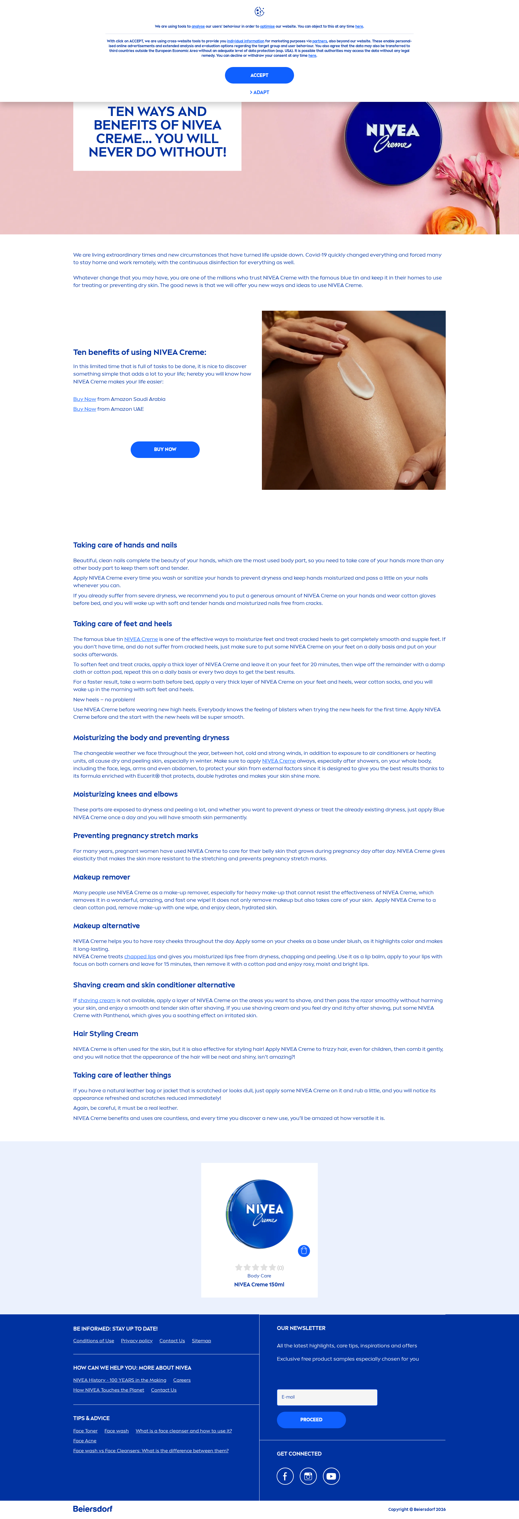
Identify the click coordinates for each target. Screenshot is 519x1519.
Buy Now (84, 399)
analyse (198, 26)
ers (182, 1380)
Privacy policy (137, 1341)
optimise (267, 26)
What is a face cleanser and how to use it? (184, 1431)
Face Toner (85, 1431)
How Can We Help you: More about (132, 1368)
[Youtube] (331, 1476)
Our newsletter (301, 1328)
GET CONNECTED (299, 1454)
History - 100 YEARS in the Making (119, 1380)
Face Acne (84, 1441)
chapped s (140, 956)
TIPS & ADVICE (91, 1418)
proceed (311, 1420)
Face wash (117, 1431)
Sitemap (201, 1341)
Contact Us (172, 1341)
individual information (245, 41)
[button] (304, 1251)
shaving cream (96, 1000)
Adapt (261, 92)
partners (319, 41)
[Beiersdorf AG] (92, 1509)
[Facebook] (285, 1476)
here (359, 26)
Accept (259, 75)
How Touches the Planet (108, 1390)
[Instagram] (308, 1476)
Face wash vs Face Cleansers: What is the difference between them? (151, 1450)
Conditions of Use (93, 1341)
